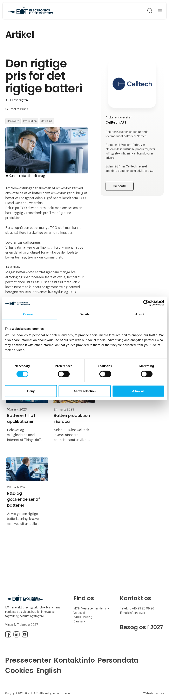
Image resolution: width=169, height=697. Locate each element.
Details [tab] (85, 314)
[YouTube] (25, 636)
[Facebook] (8, 636)
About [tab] (139, 314)
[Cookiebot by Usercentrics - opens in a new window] (146, 303)
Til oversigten (19, 100)
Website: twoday (153, 693)
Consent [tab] (29, 314)
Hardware (13, 121)
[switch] (64, 374)
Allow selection (85, 391)
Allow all (138, 391)
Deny (31, 391)
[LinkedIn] (16, 636)
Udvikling (46, 121)
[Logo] (30, 11)
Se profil (119, 186)
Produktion (30, 121)
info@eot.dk (137, 612)
